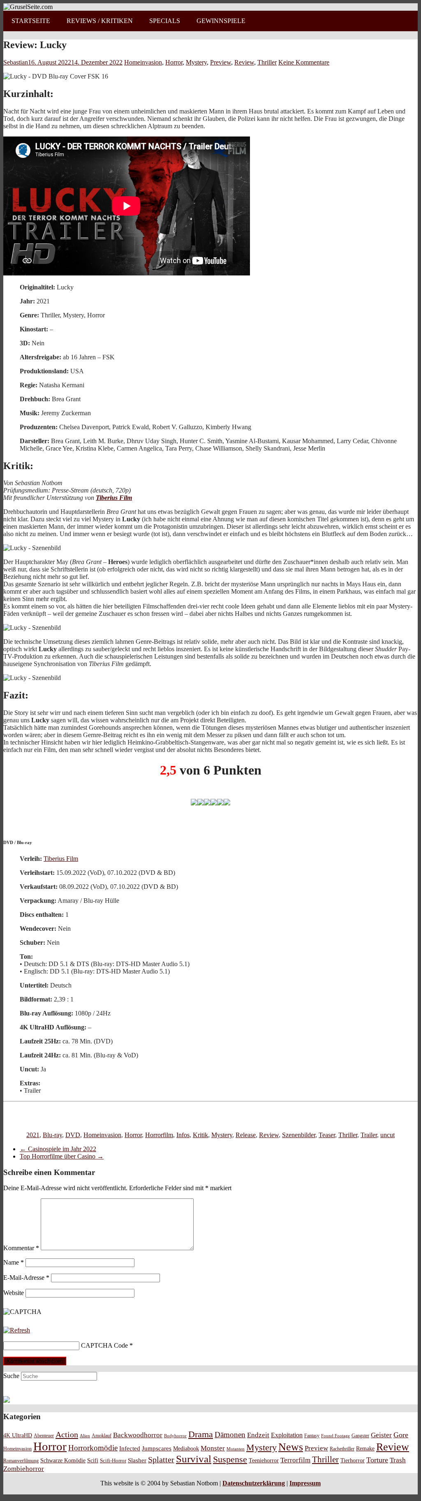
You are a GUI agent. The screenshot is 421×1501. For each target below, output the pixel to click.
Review (244, 62)
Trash (398, 1460)
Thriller (267, 62)
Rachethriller (342, 1449)
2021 (32, 1134)
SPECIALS (164, 20)
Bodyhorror (175, 1435)
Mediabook (186, 1448)
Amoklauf (101, 1436)
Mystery (196, 62)
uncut (387, 1134)
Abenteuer (44, 1436)
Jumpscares (156, 1448)
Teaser (327, 1134)
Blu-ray (52, 1134)
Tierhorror (352, 1460)
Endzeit (258, 1435)
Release (246, 1134)
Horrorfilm (159, 1134)
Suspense (230, 1459)
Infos (183, 1134)
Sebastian (15, 62)
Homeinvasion (143, 62)
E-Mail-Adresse (26, 1277)
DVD (72, 1134)
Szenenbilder (298, 1134)
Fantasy (311, 1436)
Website (13, 1292)
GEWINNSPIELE (221, 20)
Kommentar (21, 1247)
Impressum (305, 1483)
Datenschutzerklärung (253, 1483)
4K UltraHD (17, 1435)
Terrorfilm (295, 1460)
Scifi (92, 1460)
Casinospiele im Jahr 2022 (58, 1148)
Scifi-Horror (113, 1460)
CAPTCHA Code (104, 1345)
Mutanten (236, 1449)
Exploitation (287, 1435)
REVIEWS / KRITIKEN (100, 20)
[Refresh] (16, 1330)
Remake (365, 1448)
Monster (213, 1448)
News (290, 1447)
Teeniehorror (264, 1460)
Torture (377, 1460)
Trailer (369, 1134)
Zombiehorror (23, 1469)
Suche (11, 1375)
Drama (200, 1434)
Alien (85, 1435)
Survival (193, 1458)
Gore (400, 1435)
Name (13, 1262)
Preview (220, 62)
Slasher (137, 1460)
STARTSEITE (31, 20)
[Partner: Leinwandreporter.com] (6, 1400)
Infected (129, 1448)
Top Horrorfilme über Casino (62, 1156)
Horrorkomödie (93, 1447)
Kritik (200, 1134)
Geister (381, 1435)
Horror (174, 62)
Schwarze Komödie (63, 1460)
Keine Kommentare (303, 62)
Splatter (161, 1459)
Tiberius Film (114, 497)
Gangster (360, 1436)
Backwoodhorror (137, 1435)
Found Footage (335, 1435)
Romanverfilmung (21, 1461)
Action (67, 1434)
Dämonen (230, 1434)
